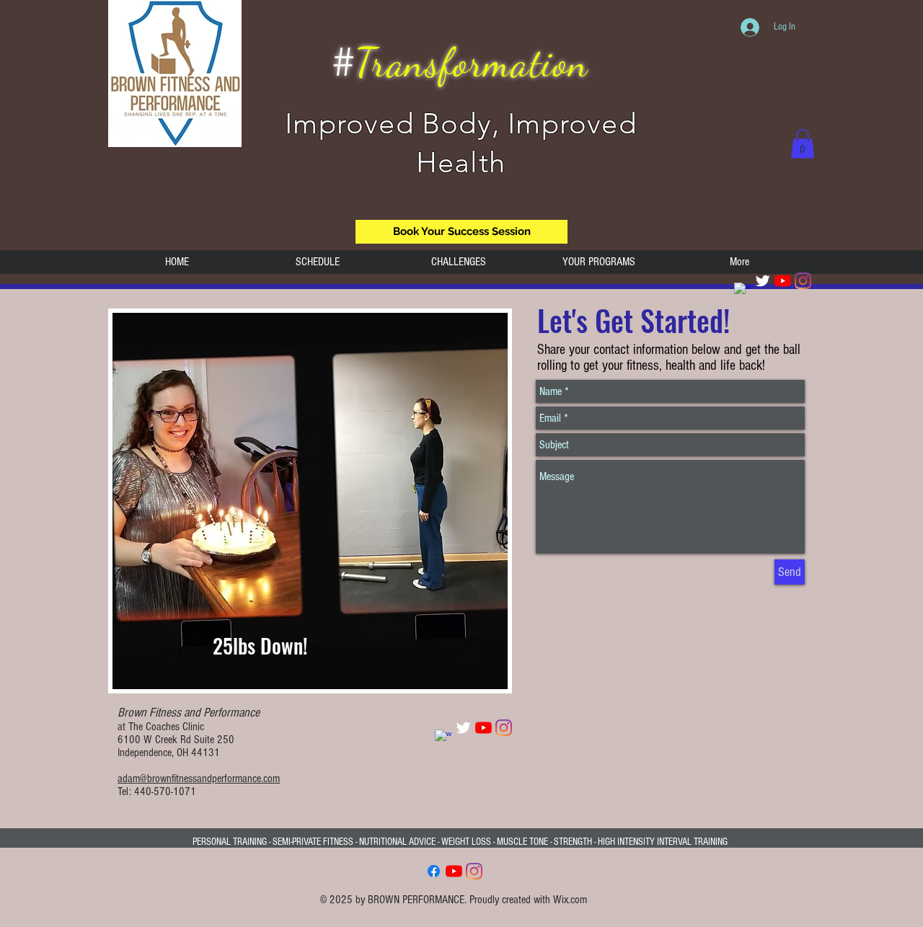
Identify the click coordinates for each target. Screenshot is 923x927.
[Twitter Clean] (762, 280)
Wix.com (570, 899)
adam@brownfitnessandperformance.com (199, 778)
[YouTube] (782, 280)
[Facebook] (433, 871)
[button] (802, 144)
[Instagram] (803, 280)
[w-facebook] (742, 291)
